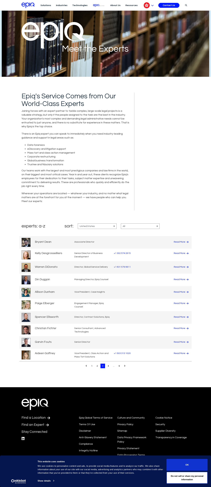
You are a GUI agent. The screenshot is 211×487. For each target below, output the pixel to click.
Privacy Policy (125, 424)
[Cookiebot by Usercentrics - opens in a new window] (18, 481)
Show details (44, 481)
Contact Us (169, 5)
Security (160, 424)
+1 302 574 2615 (122, 253)
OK (187, 465)
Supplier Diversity (165, 430)
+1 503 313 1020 (122, 353)
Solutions (45, 5)
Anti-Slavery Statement (93, 437)
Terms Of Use (87, 424)
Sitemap (122, 430)
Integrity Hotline (88, 450)
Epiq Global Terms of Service (96, 417)
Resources (131, 5)
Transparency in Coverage (171, 437)
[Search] (185, 5)
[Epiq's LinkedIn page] (23, 438)
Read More (180, 242)
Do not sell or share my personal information (187, 478)
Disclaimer (85, 430)
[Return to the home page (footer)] (28, 5)
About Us (115, 5)
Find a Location (34, 417)
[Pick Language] (149, 5)
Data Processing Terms (131, 455)
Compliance (86, 444)
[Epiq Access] (99, 5)
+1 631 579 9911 (122, 267)
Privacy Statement (128, 448)
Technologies (80, 5)
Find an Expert (33, 424)
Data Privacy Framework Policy (131, 439)
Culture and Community (131, 417)
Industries (61, 5)
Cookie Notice (163, 417)
